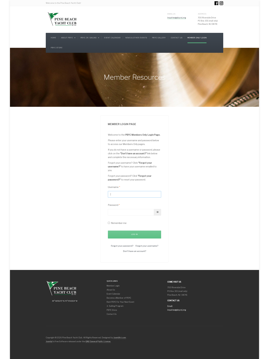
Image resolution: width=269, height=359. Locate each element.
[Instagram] (221, 3)
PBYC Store (56, 48)
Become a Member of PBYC (119, 298)
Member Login (113, 286)
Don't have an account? (134, 251)
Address (202, 14)
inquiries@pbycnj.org (176, 18)
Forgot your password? (122, 246)
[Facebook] (216, 3)
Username (114, 187)
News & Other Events (136, 38)
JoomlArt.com (119, 337)
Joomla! (49, 341)
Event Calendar (112, 38)
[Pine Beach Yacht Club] (62, 19)
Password (114, 205)
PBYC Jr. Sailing (88, 38)
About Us (111, 290)
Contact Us (176, 38)
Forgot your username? (147, 246)
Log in (134, 234)
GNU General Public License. (98, 341)
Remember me (119, 223)
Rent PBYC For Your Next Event (120, 302)
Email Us (171, 14)
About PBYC (67, 38)
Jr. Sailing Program (115, 306)
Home (53, 38)
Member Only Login (197, 38)
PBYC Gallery (159, 38)
